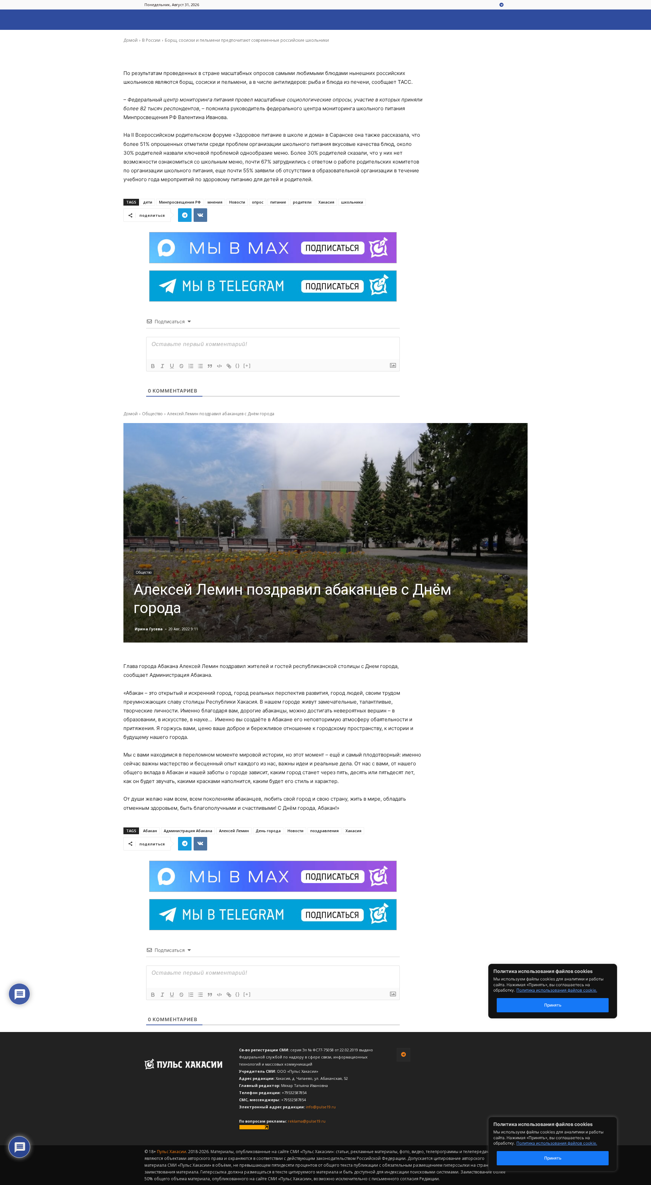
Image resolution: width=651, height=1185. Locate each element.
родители (302, 202)
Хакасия (326, 202)
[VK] (200, 215)
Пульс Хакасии (171, 1151)
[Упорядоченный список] (191, 366)
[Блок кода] (219, 366)
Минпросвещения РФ (180, 202)
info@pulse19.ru (321, 1106)
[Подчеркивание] (172, 366)
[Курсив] (162, 366)
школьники (352, 202)
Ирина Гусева (149, 35)
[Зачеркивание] (181, 366)
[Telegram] (501, 5)
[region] (562, 1144)
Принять (552, 1158)
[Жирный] (153, 366)
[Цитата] (210, 366)
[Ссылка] (229, 366)
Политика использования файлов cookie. (556, 1143)
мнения (215, 202)
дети (147, 202)
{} (237, 365)
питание (278, 202)
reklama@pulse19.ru (307, 1121)
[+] (247, 365)
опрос (257, 202)
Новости (237, 202)
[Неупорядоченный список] (200, 366)
